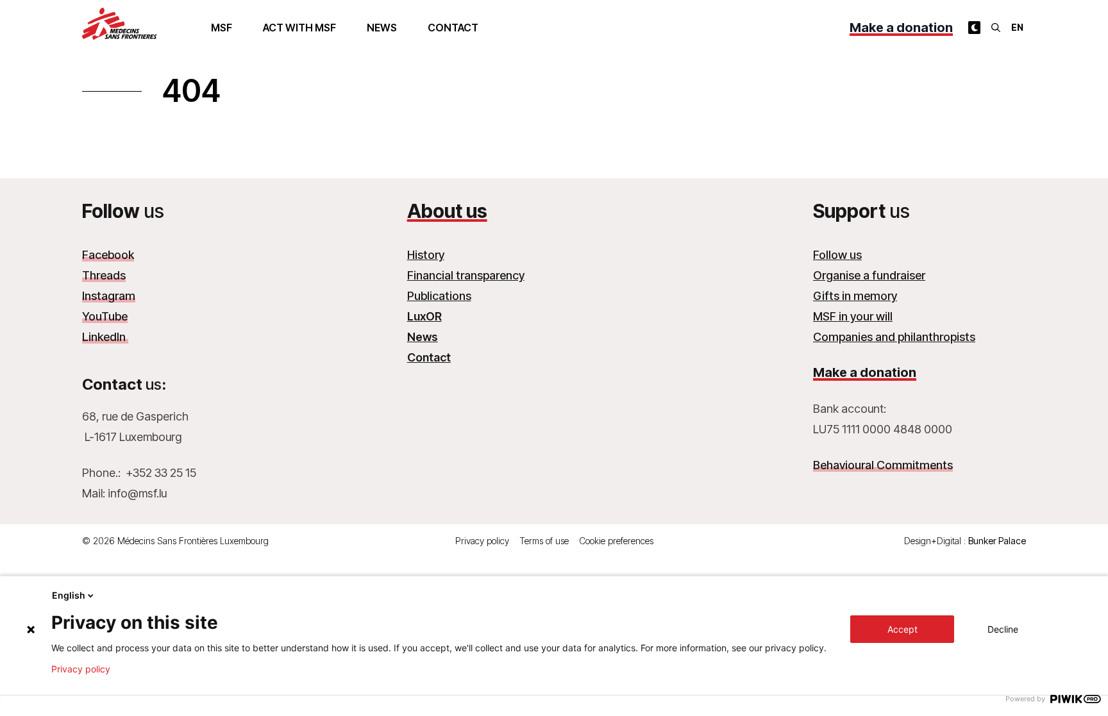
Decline (1002, 629)
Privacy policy (482, 540)
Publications (439, 296)
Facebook (108, 255)
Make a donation (901, 27)
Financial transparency (466, 275)
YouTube (105, 316)
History (425, 255)
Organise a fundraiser (869, 275)
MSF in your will (853, 316)
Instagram (108, 296)
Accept (902, 629)
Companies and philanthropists (894, 337)
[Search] (995, 28)
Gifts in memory (855, 296)
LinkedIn (105, 337)
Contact (453, 27)
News (382, 27)
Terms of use (544, 540)
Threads (104, 275)
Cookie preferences (616, 540)
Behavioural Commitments (883, 465)
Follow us (837, 255)
